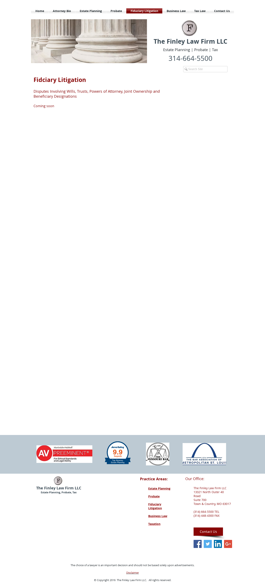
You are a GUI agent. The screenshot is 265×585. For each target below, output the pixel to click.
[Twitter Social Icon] (208, 544)
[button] (89, 41)
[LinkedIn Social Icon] (218, 544)
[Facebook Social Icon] (198, 544)
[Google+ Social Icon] (228, 544)
